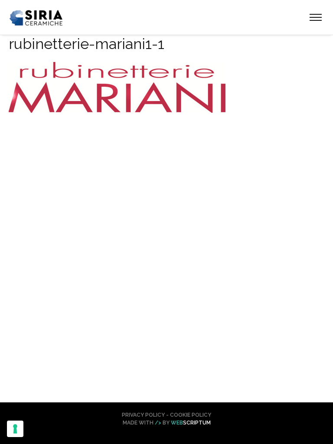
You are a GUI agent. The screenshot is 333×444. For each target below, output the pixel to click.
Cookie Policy (190, 415)
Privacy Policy (143, 415)
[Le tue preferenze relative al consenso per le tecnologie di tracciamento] (15, 429)
